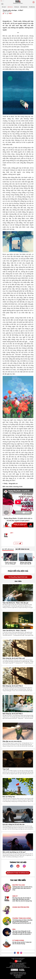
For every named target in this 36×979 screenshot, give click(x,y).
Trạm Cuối (6, 769)
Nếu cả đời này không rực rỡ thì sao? (14, 852)
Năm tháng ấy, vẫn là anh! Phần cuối (14, 658)
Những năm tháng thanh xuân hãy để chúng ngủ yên (25, 563)
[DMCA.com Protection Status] (14, 969)
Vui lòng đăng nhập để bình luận (18, 577)
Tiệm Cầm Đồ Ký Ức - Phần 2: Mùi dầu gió (15, 603)
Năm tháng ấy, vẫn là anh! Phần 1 (13, 713)
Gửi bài (17, 543)
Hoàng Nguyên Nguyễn (20, 907)
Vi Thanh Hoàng (18, 940)
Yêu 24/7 (4, 7)
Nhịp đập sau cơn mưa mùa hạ (12, 741)
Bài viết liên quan (8, 549)
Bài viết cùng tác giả (22, 549)
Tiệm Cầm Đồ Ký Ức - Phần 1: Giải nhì (14, 630)
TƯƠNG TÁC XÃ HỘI (18, 862)
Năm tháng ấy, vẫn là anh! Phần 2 (13, 686)
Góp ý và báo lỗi (18, 976)
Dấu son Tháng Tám (9, 796)
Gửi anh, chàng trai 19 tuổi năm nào (13, 824)
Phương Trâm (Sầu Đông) (21, 918)
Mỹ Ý (10, 13)
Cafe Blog (10, 7)
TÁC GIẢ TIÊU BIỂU (18, 880)
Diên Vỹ (15, 896)
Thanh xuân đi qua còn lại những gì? (10, 563)
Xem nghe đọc (23, 7)
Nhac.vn (19, 977)
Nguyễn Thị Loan (18, 885)
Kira (13, 929)
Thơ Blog (16, 7)
